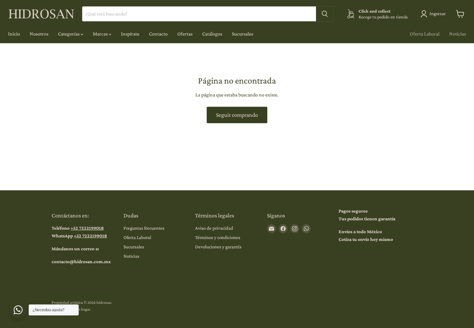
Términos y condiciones (217, 237)
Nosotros (39, 33)
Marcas (101, 33)
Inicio (14, 33)
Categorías (69, 33)
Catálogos (212, 33)
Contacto (158, 33)
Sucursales (242, 33)
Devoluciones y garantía (218, 246)
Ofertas (185, 33)
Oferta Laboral (424, 33)
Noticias (457, 33)
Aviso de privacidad (214, 228)
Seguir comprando (237, 115)
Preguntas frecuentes (143, 228)
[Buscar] (324, 13)
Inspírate (130, 33)
